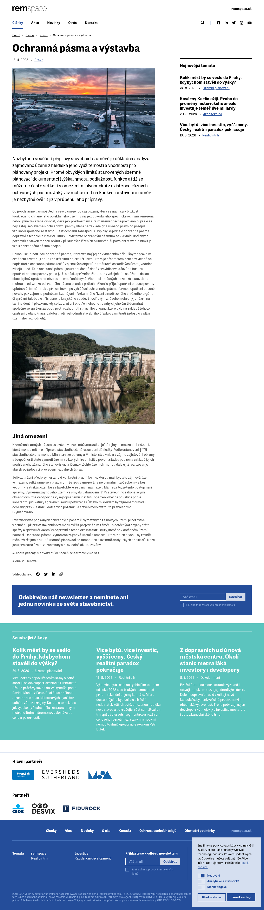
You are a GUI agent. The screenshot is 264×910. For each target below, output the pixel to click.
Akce (35, 22)
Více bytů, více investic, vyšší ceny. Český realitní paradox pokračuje (214, 126)
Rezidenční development (93, 858)
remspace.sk (241, 8)
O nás (72, 22)
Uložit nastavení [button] (212, 897)
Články (17, 22)
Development (210, 677)
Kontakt (91, 22)
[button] (201, 876)
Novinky (53, 22)
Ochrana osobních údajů (157, 831)
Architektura (212, 114)
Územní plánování (216, 88)
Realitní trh (210, 135)
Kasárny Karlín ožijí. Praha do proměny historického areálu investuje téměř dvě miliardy (209, 103)
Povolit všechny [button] (241, 897)
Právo (43, 35)
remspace (38, 853)
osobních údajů (226, 605)
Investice (81, 853)
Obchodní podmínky (200, 831)
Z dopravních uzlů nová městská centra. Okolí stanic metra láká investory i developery (210, 659)
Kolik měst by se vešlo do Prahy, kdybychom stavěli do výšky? (211, 79)
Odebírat (235, 596)
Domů (16, 35)
